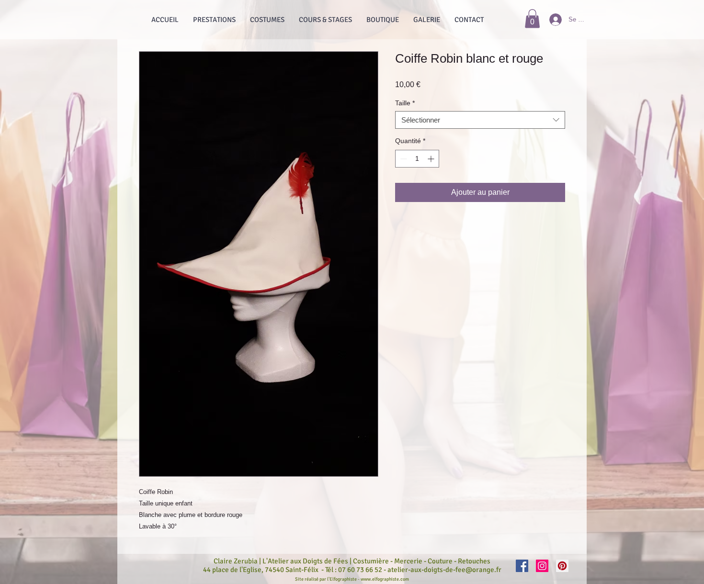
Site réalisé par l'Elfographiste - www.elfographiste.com (352, 579)
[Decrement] (403, 158)
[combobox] (480, 120)
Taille (405, 103)
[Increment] (432, 158)
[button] (532, 18)
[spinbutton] (417, 158)
